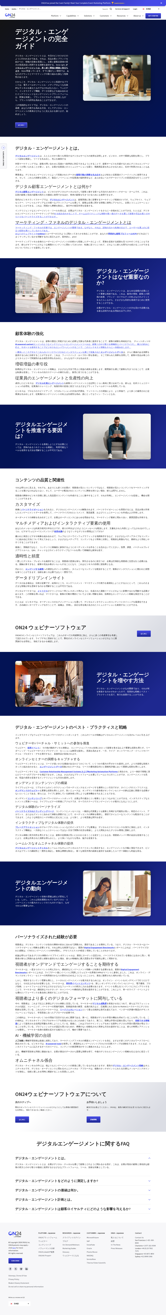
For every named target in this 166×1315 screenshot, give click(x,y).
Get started (153, 16)
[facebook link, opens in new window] (10, 1269)
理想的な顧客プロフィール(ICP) (122, 233)
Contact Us (139, 1237)
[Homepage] (10, 16)
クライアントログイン (72, 1237)
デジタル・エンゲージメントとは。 (41, 1158)
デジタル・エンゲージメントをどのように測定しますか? (56, 1181)
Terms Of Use (21, 1276)
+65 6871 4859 (148, 1254)
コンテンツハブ (44, 1245)
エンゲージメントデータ (112, 352)
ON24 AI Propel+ (44, 1255)
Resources (121, 16)
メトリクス (43, 591)
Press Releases (116, 1248)
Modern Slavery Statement (18, 1283)
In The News (115, 1245)
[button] (161, 3)
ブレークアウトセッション (27, 827)
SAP (88, 1241)
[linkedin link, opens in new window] (26, 1269)
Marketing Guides (69, 1248)
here (14, 1248)
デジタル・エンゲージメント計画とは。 (44, 1199)
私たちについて (117, 1237)
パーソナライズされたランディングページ (34, 811)
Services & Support (122, 9)
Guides (14, 9)
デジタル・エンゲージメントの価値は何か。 (47, 1190)
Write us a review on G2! (16, 1297)
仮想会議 (58, 531)
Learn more (119, 3)
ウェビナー (42, 1241)
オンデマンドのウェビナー (27, 790)
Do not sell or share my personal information (25, 1286)
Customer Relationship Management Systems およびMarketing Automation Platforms (79, 771)
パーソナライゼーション (32, 509)
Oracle (89, 1248)
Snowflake (91, 1245)
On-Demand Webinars (71, 1245)
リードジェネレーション (71, 1009)
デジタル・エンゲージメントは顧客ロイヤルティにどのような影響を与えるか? (73, 1209)
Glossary (66, 1252)
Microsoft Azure (93, 1237)
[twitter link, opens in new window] (16, 1269)
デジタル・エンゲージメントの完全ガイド (30, 9)
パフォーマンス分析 (46, 1248)
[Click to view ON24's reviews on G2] (16, 1293)
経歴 (113, 1241)
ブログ (65, 1241)
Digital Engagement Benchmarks (99, 947)
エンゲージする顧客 (34, 569)
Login (135, 9)
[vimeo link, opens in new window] (21, 1269)
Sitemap (11, 1276)
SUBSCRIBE (15, 1261)
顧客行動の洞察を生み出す (88, 174)
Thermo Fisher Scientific (96, 1263)
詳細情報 (93, 1119)
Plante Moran (92, 1252)
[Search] (111, 9)
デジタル (19, 191)
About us (137, 16)
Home (7, 9)
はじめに (21, 125)
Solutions (88, 16)
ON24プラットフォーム (47, 1237)
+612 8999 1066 (146, 1256)
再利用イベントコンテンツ (78, 983)
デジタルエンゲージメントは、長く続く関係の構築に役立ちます (41, 68)
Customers (104, 16)
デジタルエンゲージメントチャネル (31, 848)
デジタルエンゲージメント (27, 156)
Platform (54, 16)
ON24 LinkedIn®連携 (46, 1252)
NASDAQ (90, 1255)
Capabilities (71, 16)
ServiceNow (91, 1259)
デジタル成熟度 (99, 1003)
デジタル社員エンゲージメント (50, 383)
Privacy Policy (13, 1279)
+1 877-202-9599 (149, 1245)
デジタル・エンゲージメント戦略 (128, 1065)
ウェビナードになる (71, 1255)
